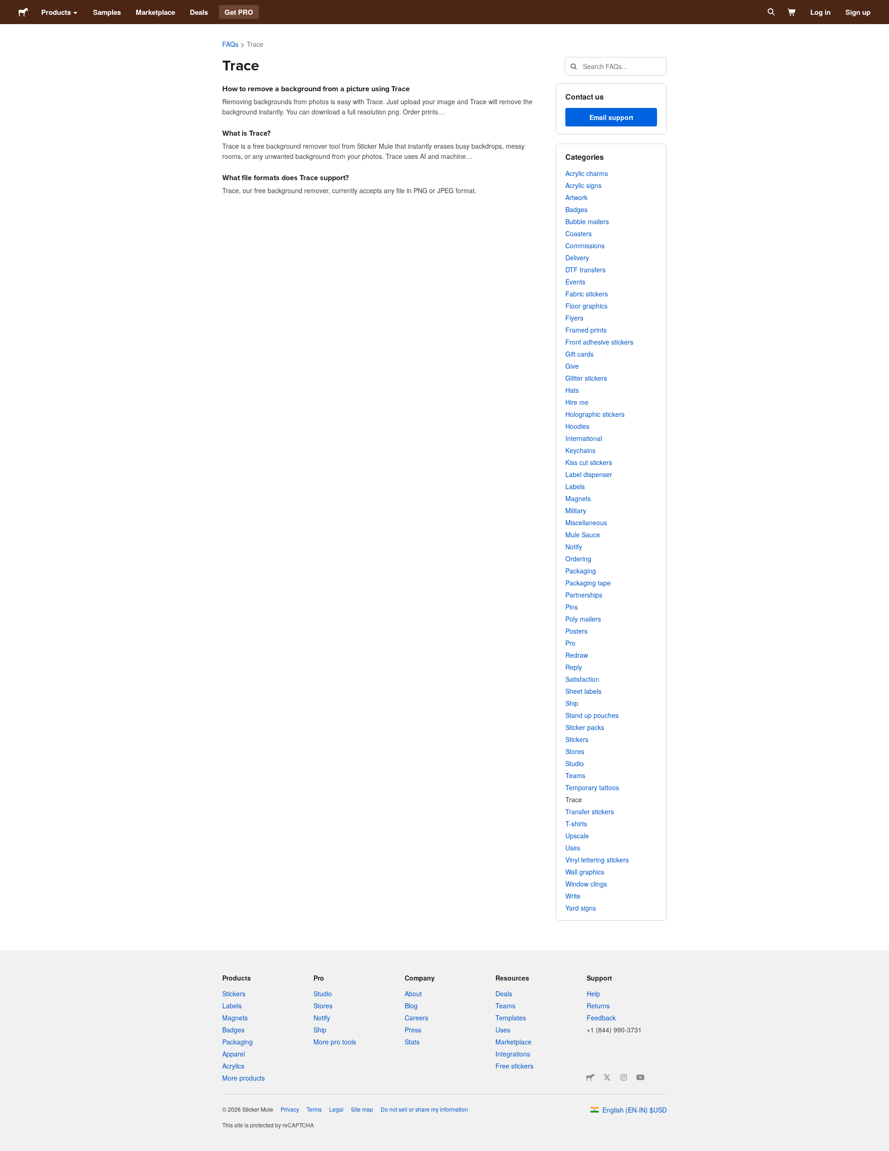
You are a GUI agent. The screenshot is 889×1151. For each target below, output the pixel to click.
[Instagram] (623, 1077)
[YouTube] (640, 1077)
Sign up (857, 12)
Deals (199, 12)
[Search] (770, 12)
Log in (820, 12)
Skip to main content (7, 7)
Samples (107, 12)
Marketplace (155, 12)
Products (56, 12)
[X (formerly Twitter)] (607, 1077)
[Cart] (792, 12)
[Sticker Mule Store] (590, 1077)
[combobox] (616, 66)
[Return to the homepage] (23, 12)
